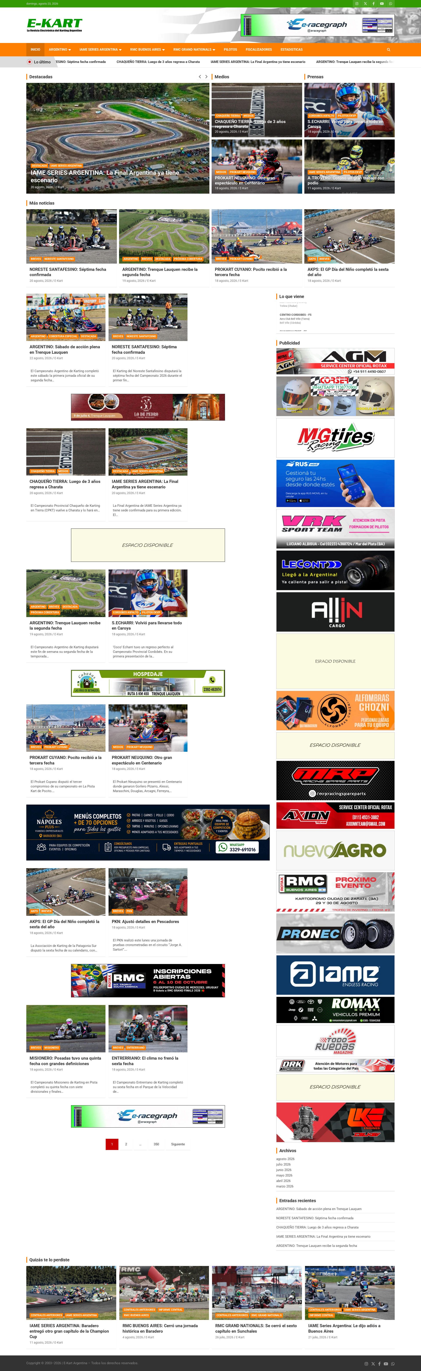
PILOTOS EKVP (347, 115)
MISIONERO (52, 1047)
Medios (222, 76)
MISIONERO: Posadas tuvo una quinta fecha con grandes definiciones (65, 1061)
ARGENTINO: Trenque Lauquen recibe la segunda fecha (259, 62)
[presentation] (200, 77)
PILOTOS (230, 50)
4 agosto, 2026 (133, 1337)
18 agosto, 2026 (226, 188)
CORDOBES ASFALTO (321, 115)
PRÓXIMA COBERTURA (188, 259)
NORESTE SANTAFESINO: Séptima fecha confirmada (144, 349)
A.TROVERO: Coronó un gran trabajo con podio (346, 180)
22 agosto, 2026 (41, 358)
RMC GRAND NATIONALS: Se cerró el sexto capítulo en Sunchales (256, 1328)
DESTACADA (71, 165)
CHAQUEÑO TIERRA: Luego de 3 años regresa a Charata (250, 124)
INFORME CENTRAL (171, 1309)
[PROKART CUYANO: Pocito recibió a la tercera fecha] (66, 728)
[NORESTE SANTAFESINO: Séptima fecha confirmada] (148, 317)
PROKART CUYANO (241, 259)
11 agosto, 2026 (319, 188)
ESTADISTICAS (292, 50)
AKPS (312, 259)
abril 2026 (283, 1181)
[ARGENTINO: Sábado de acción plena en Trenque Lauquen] (66, 317)
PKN (129, 911)
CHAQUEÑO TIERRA (228, 115)
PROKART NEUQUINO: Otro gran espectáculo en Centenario (245, 180)
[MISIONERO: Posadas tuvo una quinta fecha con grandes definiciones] (66, 1029)
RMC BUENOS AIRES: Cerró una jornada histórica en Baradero (160, 1328)
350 (156, 1144)
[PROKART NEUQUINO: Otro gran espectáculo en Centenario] (148, 728)
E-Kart (59, 187)
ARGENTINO (58, 50)
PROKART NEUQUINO (242, 172)
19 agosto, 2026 (133, 280)
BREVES (55, 165)
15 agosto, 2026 (42, 187)
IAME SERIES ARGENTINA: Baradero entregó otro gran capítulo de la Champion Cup (69, 1331)
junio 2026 (283, 1170)
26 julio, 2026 (224, 1337)
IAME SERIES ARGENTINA (99, 50)
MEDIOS (248, 115)
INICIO (35, 50)
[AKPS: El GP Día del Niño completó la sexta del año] (66, 892)
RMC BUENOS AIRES (145, 50)
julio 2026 (283, 1164)
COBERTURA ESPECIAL (63, 336)
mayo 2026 (284, 1175)
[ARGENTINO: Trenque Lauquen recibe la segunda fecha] (66, 593)
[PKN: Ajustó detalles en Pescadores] (148, 892)
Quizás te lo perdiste (49, 1259)
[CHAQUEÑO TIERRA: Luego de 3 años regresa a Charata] (66, 452)
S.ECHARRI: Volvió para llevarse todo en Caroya (346, 124)
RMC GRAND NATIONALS (192, 50)
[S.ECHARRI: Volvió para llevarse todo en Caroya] (148, 593)
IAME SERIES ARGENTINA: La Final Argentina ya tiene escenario (160, 62)
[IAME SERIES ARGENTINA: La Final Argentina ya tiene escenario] (148, 452)
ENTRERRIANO (135, 1047)
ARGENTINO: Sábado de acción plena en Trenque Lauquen (353, 62)
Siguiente (178, 1144)
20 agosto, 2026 (226, 131)
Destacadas (40, 76)
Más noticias (41, 203)
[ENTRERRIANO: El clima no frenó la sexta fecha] (148, 1029)
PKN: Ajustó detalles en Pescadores (145, 921)
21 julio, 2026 (317, 1337)
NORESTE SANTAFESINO (59, 259)
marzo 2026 (284, 1186)
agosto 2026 (285, 1159)
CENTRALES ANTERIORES (46, 1315)
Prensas (315, 76)
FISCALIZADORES (259, 50)
